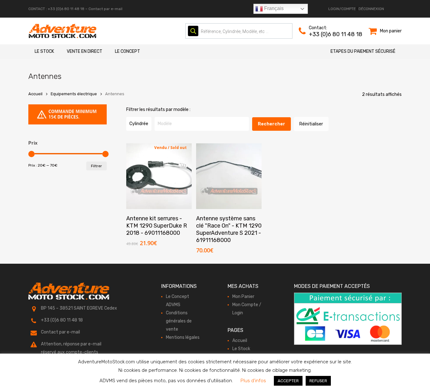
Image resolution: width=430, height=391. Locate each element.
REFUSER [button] (318, 380)
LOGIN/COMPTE (342, 9)
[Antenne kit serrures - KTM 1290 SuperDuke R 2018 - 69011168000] (159, 176)
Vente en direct (84, 51)
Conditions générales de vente (179, 321)
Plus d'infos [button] (253, 380)
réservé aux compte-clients (69, 352)
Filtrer (96, 166)
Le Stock (44, 51)
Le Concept (127, 51)
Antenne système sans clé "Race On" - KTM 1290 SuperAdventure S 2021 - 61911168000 (229, 229)
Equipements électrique (74, 93)
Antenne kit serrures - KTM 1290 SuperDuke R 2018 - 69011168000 (156, 225)
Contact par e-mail (105, 9)
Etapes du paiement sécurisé (363, 51)
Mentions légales (183, 337)
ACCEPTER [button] (288, 380)
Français (273, 8)
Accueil (35, 93)
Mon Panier (243, 296)
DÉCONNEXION (371, 9)
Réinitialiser (311, 124)
